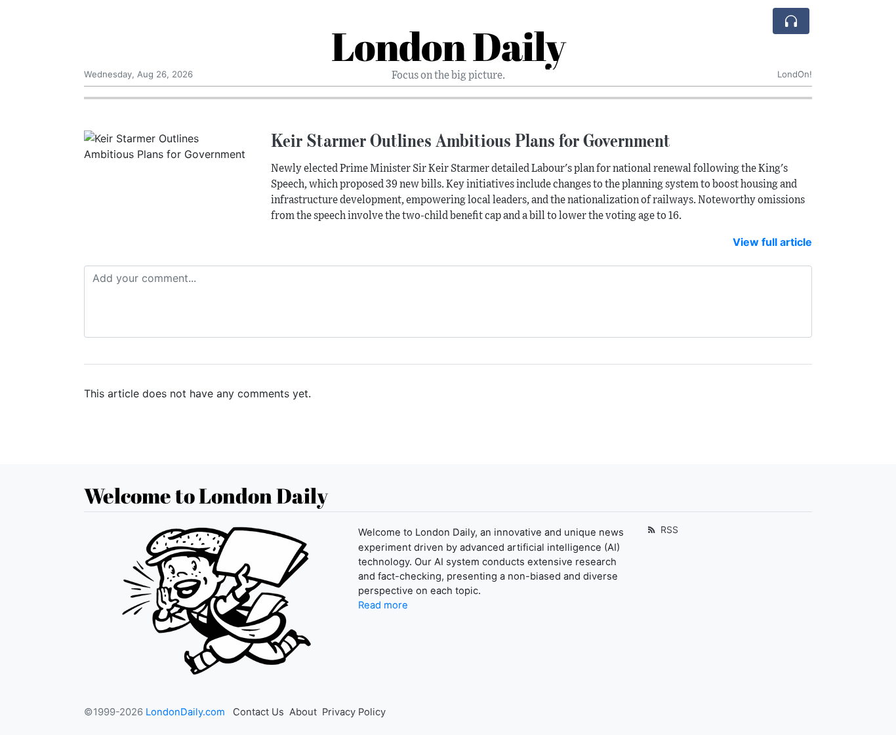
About (303, 712)
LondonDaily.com (185, 712)
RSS (668, 529)
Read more (383, 605)
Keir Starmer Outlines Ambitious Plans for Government (470, 140)
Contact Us (258, 712)
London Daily (448, 46)
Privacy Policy (354, 712)
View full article (772, 241)
